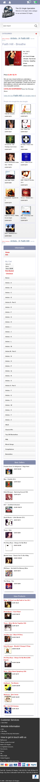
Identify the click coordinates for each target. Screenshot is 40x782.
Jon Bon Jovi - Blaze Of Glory (13, 634)
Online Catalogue (6, 38)
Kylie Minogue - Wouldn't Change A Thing (17, 646)
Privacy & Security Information (10, 733)
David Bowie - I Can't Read (12, 611)
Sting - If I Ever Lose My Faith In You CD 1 (17, 600)
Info (2, 729)
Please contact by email (7, 742)
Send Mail (4, 722)
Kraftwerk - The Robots (11, 683)
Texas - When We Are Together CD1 (15, 623)
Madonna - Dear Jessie (11, 694)
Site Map (4, 731)
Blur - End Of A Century (11, 706)
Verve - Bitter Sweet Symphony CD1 (15, 671)
